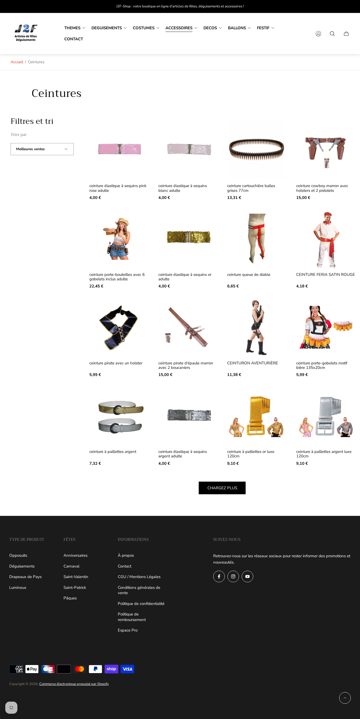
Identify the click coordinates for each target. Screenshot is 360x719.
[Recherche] (332, 34)
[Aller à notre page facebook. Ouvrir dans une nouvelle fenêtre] (219, 576)
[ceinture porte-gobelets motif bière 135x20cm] (325, 327)
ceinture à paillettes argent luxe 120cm (324, 454)
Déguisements (22, 566)
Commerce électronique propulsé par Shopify (74, 684)
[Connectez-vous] (318, 34)
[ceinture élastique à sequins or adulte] (187, 238)
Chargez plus (222, 488)
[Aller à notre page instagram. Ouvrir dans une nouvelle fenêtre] (233, 576)
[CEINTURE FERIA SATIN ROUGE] (325, 238)
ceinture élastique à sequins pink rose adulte (118, 188)
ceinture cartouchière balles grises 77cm (251, 188)
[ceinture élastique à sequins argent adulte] (187, 416)
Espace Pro (128, 630)
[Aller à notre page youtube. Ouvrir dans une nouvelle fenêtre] (247, 576)
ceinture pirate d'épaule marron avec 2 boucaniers (185, 365)
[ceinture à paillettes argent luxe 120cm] (325, 416)
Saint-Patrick (75, 587)
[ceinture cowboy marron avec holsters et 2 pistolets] (325, 150)
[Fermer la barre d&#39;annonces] (347, 6)
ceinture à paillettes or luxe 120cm (250, 454)
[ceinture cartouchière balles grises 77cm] (256, 150)
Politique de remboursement (132, 617)
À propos (126, 555)
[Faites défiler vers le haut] (345, 698)
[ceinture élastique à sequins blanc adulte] (187, 150)
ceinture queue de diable (248, 274)
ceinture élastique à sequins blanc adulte (182, 188)
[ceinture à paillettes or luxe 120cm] (256, 416)
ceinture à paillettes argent (112, 451)
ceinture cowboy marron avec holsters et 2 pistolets (322, 188)
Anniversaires (75, 555)
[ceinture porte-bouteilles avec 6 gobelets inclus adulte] (118, 238)
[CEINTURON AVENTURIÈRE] (256, 327)
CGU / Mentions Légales (139, 576)
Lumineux (17, 587)
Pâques (70, 598)
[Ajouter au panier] (139, 130)
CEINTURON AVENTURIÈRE (252, 363)
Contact (124, 566)
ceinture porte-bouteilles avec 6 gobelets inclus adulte (117, 277)
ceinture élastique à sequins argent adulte (182, 454)
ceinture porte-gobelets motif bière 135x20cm (321, 365)
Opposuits (18, 555)
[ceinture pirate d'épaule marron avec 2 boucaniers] (187, 327)
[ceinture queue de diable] (256, 238)
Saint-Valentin (76, 576)
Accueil (17, 62)
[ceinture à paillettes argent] (118, 416)
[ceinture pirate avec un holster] (118, 327)
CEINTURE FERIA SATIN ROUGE (325, 274)
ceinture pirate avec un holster (115, 363)
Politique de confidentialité (141, 603)
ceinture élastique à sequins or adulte (184, 277)
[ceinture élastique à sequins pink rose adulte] (118, 150)
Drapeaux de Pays (25, 576)
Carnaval (71, 566)
